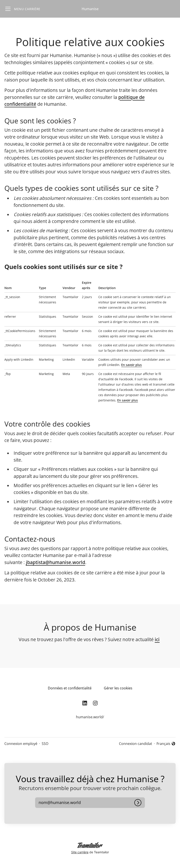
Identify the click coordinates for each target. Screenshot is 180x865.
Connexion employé (20, 743)
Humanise (90, 8)
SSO (45, 743)
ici (157, 639)
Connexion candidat (135, 743)
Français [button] (166, 743)
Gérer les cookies (118, 688)
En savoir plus (131, 365)
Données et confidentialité (70, 688)
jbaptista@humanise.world (55, 562)
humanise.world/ (90, 717)
